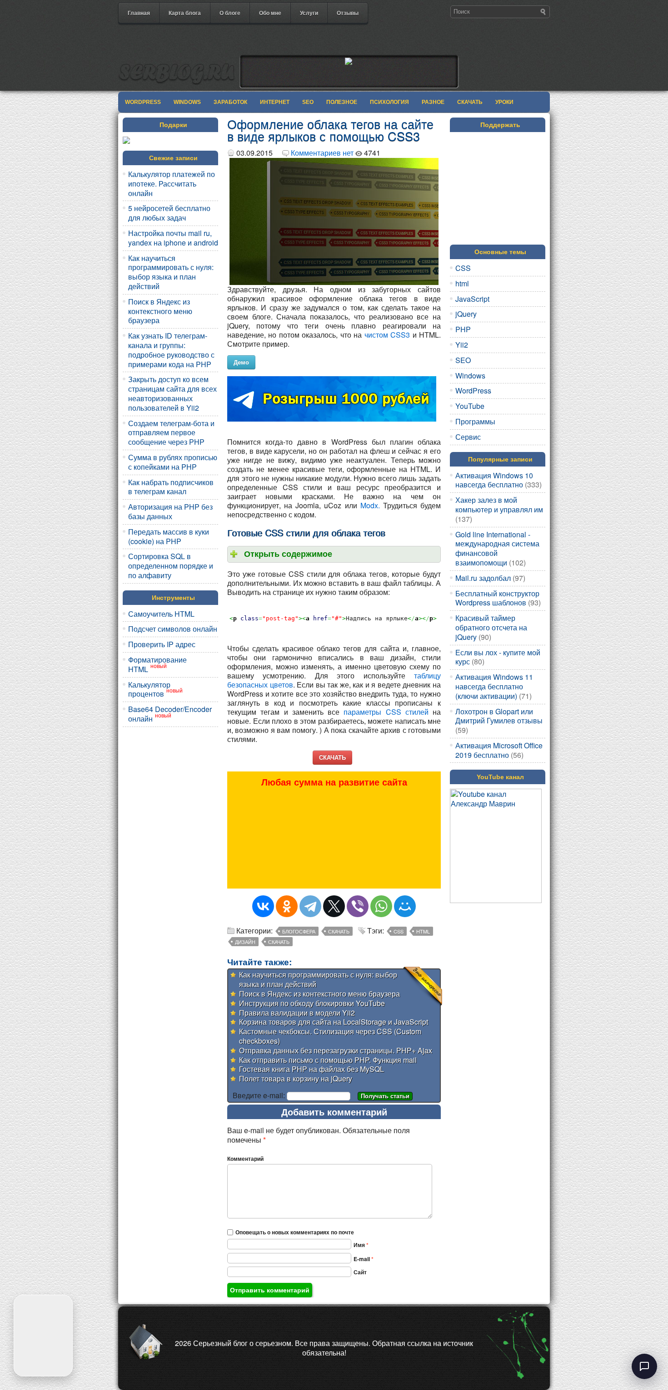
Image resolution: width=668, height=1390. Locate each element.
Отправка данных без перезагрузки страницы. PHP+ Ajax (335, 1050)
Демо (241, 362)
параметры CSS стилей (386, 712)
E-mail (364, 1259)
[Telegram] (310, 906)
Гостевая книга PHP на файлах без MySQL (311, 1069)
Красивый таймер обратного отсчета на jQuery (491, 627)
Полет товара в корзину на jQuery (295, 1078)
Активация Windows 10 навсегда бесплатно (494, 480)
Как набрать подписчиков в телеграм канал (171, 487)
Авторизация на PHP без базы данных (170, 511)
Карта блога (185, 13)
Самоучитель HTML (161, 614)
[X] (334, 906)
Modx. (370, 505)
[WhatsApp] (381, 906)
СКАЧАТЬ (332, 757)
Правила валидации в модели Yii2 (297, 1012)
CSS (399, 931)
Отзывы (348, 13)
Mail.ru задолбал (483, 578)
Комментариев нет (322, 152)
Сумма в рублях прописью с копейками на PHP (172, 462)
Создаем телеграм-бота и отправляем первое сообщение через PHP (171, 432)
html (423, 931)
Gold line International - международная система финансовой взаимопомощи (497, 548)
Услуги (309, 13)
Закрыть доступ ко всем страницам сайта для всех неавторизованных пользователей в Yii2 (172, 393)
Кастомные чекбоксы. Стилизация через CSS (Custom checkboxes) (330, 1036)
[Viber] (358, 906)
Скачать (470, 102)
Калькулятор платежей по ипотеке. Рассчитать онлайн (171, 183)
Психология (389, 102)
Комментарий (245, 1158)
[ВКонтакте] (263, 906)
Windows (187, 102)
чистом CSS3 (387, 334)
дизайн (245, 941)
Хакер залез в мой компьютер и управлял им (499, 505)
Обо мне (270, 13)
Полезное (341, 102)
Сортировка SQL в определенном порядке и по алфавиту (170, 565)
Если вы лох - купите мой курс (497, 657)
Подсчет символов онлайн (172, 629)
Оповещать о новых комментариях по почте (294, 1232)
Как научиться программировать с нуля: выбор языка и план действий (171, 272)
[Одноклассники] (287, 906)
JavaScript (472, 299)
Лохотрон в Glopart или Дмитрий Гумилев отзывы (499, 716)
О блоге (229, 13)
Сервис (468, 437)
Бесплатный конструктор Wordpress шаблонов (497, 598)
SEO (308, 102)
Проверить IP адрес (161, 644)
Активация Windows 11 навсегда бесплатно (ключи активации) (494, 686)
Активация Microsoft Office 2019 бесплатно (499, 750)
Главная (139, 13)
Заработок (230, 102)
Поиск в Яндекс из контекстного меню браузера (160, 311)
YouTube (469, 406)
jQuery (466, 314)
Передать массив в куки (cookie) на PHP (168, 536)
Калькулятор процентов (149, 689)
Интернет (274, 102)
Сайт (360, 1272)
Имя (361, 1245)
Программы (475, 421)
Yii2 (461, 344)
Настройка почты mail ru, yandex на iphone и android (173, 238)
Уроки (504, 102)
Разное (433, 102)
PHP (463, 329)
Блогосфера (298, 931)
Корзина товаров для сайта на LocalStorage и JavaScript (333, 1022)
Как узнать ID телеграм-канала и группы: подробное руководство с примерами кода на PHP (171, 349)
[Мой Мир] (405, 906)
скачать (278, 941)
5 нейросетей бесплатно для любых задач (169, 213)
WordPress (143, 102)
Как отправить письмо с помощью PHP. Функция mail (328, 1060)
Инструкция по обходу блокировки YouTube (312, 1003)
